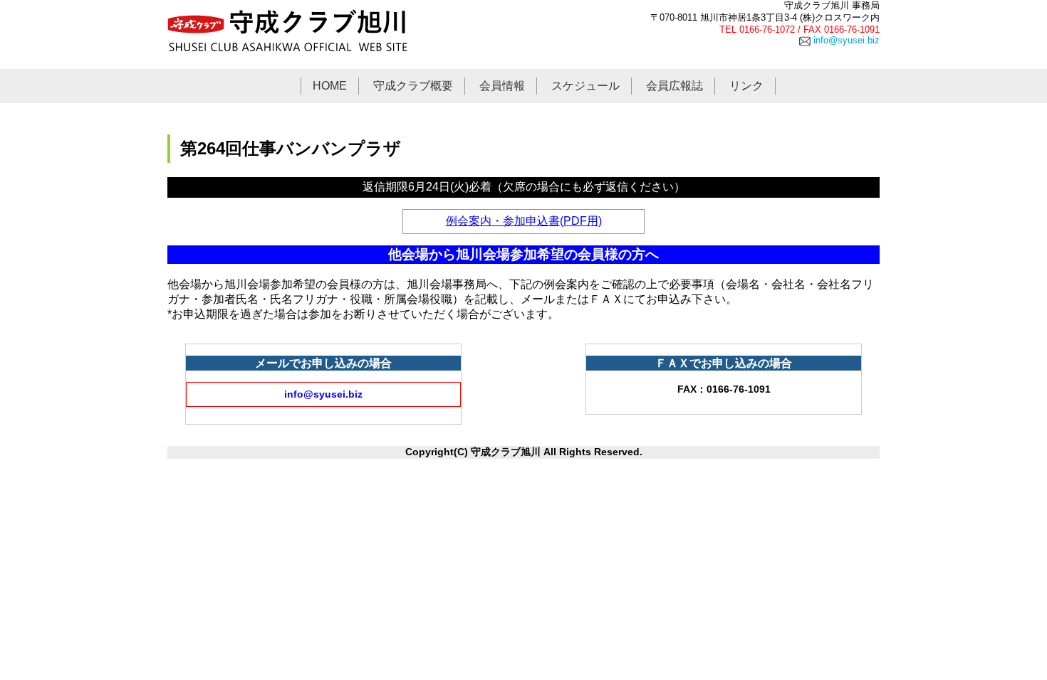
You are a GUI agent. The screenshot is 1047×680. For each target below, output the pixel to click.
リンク (746, 86)
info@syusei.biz (845, 40)
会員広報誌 (674, 86)
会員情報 (502, 86)
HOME (330, 86)
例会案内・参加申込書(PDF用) (524, 221)
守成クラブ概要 (413, 86)
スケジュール (585, 86)
